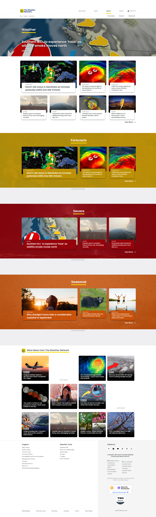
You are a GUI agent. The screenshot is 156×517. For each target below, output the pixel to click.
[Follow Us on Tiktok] (122, 449)
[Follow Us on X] (131, 449)
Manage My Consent (28, 459)
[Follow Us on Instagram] (113, 449)
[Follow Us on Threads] (127, 449)
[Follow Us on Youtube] (118, 449)
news (25, 16)
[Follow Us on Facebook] (109, 449)
